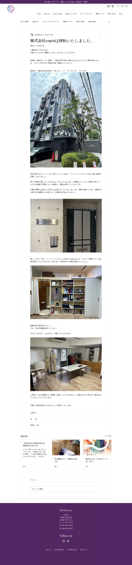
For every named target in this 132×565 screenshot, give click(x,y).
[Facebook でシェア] (31, 419)
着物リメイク (67, 21)
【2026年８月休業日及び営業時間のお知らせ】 (34, 444)
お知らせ (35, 21)
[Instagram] (113, 6)
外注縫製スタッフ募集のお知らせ (65, 460)
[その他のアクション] (100, 35)
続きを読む (92, 21)
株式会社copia (66, 510)
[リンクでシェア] (36, 419)
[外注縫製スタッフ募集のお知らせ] (66, 447)
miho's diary (80, 21)
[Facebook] (108, 6)
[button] (118, 6)
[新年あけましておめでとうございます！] (97, 447)
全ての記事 (24, 21)
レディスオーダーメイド (50, 21)
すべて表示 (108, 436)
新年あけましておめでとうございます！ (97, 460)
